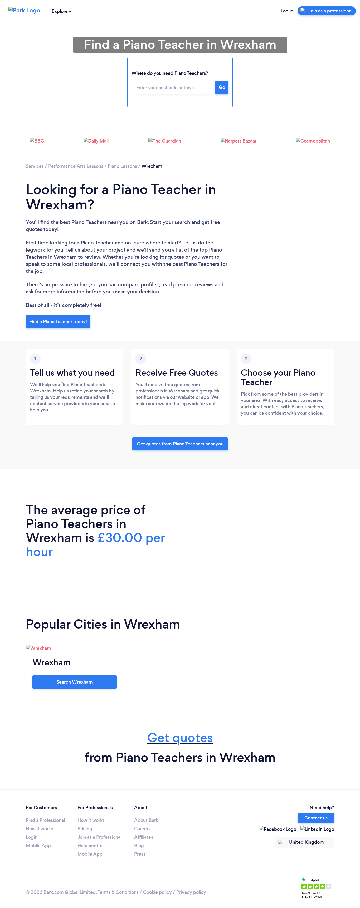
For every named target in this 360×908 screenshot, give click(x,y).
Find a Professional (45, 820)
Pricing (84, 829)
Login (31, 837)
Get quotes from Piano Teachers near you (180, 444)
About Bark (146, 820)
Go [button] (222, 87)
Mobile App (38, 845)
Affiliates (143, 837)
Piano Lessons (122, 166)
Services (35, 166)
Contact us (316, 818)
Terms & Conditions (118, 892)
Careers (142, 829)
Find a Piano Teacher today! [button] (58, 321)
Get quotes (180, 738)
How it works (39, 829)
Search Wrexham (74, 682)
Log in (287, 11)
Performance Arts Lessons (75, 166)
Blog (139, 845)
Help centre (90, 845)
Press (139, 854)
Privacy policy (191, 892)
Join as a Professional (99, 837)
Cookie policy (157, 892)
